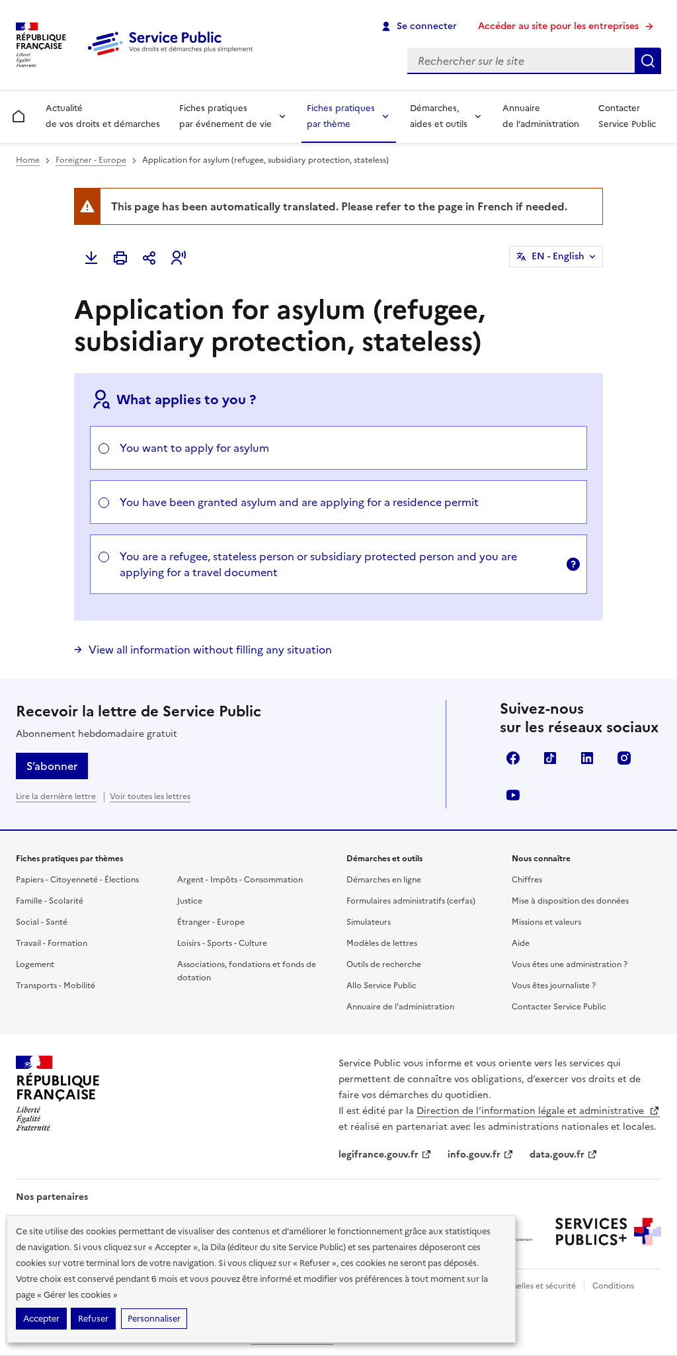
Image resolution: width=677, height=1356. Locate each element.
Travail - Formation (51, 943)
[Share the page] (149, 258)
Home (28, 160)
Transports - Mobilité (55, 986)
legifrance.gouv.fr (378, 1155)
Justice (189, 901)
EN (558, 256)
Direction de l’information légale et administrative (532, 1111)
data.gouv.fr (557, 1155)
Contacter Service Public (627, 116)
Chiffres (527, 880)
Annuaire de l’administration (540, 116)
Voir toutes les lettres (150, 796)
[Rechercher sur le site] (648, 61)
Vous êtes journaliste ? (554, 986)
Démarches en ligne (383, 880)
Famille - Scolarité (49, 901)
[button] (178, 258)
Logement (35, 964)
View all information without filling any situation (210, 649)
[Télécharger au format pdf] (91, 258)
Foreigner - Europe (91, 160)
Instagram (624, 758)
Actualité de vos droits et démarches (103, 116)
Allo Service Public (381, 986)
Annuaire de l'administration (400, 1007)
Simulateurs (368, 922)
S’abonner (51, 766)
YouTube (513, 795)
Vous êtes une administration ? (569, 964)
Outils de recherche (383, 964)
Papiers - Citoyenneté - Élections (77, 880)
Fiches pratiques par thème (341, 116)
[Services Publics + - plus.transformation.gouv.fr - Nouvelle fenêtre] (608, 1231)
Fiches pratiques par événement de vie (225, 116)
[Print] (120, 258)
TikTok (550, 758)
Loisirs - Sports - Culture (222, 943)
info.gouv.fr (474, 1155)
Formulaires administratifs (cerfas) (410, 901)
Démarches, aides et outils (438, 116)
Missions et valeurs (546, 922)
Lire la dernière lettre (56, 796)
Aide (521, 943)
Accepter (41, 1318)
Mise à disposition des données (570, 901)
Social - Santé (41, 922)
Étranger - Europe (211, 922)
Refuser (93, 1318)
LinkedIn (587, 758)
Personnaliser (154, 1318)
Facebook (513, 758)
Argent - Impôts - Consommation (240, 880)
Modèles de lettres (381, 943)
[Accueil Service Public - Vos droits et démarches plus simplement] (173, 56)
